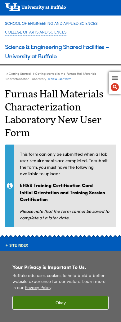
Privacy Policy (38, 288)
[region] (60, 286)
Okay (61, 302)
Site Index (18, 245)
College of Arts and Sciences (35, 32)
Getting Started (20, 73)
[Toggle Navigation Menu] (115, 83)
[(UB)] (60, 9)
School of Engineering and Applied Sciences (51, 24)
